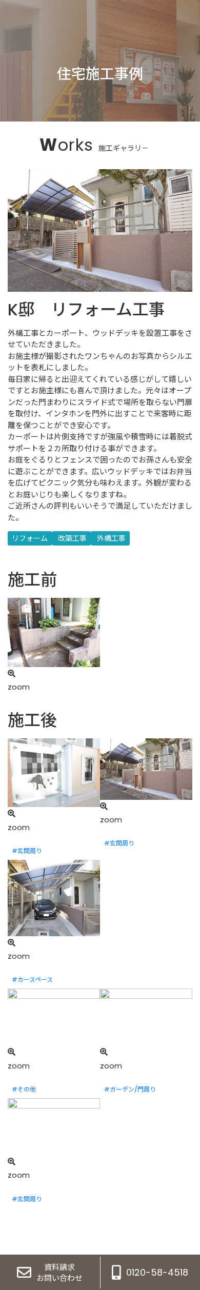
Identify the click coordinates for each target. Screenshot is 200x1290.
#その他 (24, 1089)
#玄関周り (27, 850)
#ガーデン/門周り (130, 1089)
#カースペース (32, 979)
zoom (19, 686)
